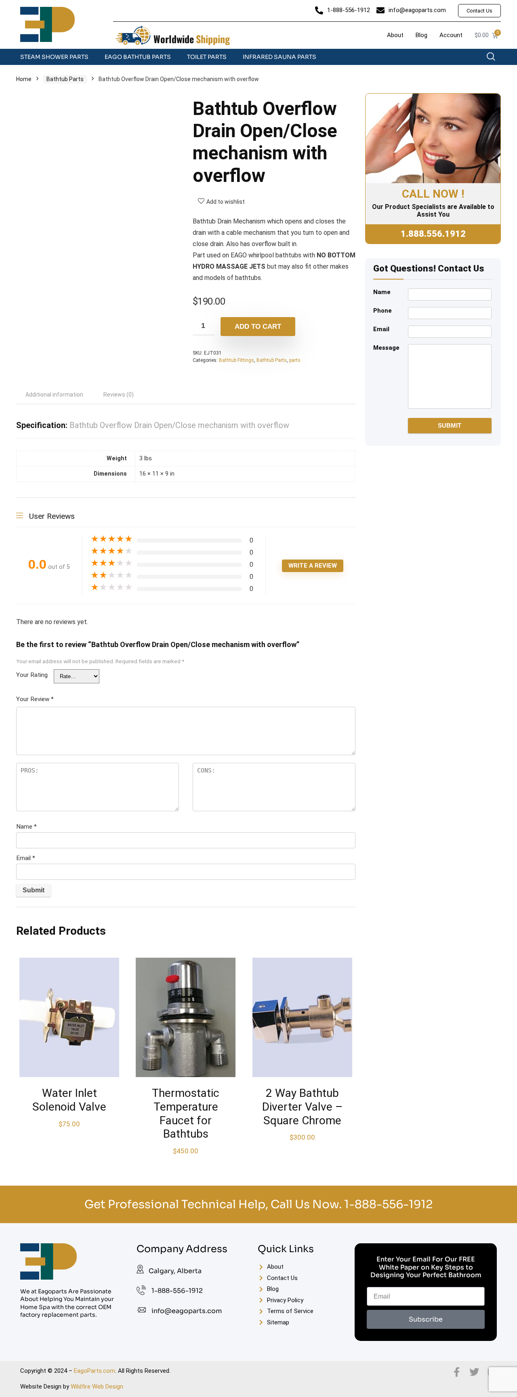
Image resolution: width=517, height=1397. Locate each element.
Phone (382, 310)
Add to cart (258, 326)
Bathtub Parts (65, 79)
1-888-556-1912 (388, 1204)
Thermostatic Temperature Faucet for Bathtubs (185, 1113)
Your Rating (32, 675)
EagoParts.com (94, 1370)
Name (26, 826)
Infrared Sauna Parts (279, 57)
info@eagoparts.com (186, 1311)
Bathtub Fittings (236, 360)
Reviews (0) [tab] (118, 394)
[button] (495, 58)
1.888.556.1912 (433, 234)
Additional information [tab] (54, 394)
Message (386, 347)
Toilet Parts (207, 57)
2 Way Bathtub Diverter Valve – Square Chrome (302, 1106)
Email (25, 858)
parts (295, 360)
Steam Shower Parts (54, 57)
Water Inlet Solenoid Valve (69, 1099)
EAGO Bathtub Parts (138, 57)
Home (24, 79)
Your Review (35, 699)
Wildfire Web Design (97, 1386)
